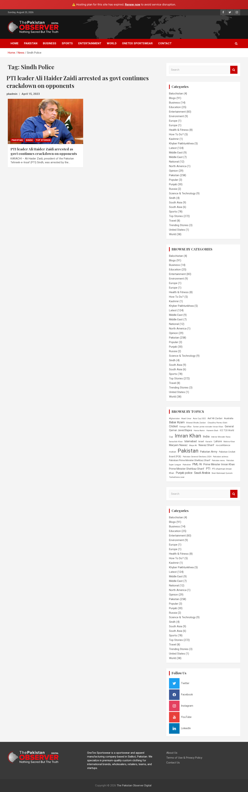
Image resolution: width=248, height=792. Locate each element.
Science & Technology (182, 193)
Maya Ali (193, 445)
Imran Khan (188, 436)
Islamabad (190, 441)
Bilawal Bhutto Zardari (196, 423)
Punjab (173, 184)
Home (15, 43)
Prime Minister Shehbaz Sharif (186, 468)
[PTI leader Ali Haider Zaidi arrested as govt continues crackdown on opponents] (45, 121)
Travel (172, 220)
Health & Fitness (179, 129)
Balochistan (176, 93)
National (174, 161)
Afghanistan (174, 418)
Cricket (173, 426)
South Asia (175, 202)
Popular (173, 179)
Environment (176, 116)
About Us (171, 752)
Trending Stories (178, 225)
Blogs (172, 98)
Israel (201, 441)
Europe (173, 120)
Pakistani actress (220, 456)
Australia (228, 418)
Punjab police (184, 473)
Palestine (187, 464)
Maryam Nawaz (178, 445)
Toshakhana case (176, 477)
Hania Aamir (199, 430)
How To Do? (176, 134)
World (112, 43)
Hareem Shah (212, 430)
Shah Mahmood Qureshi (222, 473)
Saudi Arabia (202, 473)
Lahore (218, 441)
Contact (165, 43)
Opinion (173, 170)
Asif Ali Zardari (215, 418)
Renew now (132, 4)
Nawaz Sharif (206, 445)
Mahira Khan (229, 441)
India (206, 436)
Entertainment (89, 43)
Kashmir (174, 139)
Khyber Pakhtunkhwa (181, 143)
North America (177, 166)
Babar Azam (177, 422)
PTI (208, 468)
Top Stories (43, 140)
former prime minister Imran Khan (208, 427)
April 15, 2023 (31, 94)
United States (177, 229)
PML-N (197, 464)
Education (175, 107)
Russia (173, 189)
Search (233, 70)
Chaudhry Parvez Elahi (217, 423)
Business (49, 43)
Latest (173, 148)
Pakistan (30, 43)
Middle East (176, 152)
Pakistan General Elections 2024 (197, 456)
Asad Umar (186, 418)
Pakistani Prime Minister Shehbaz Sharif (189, 460)
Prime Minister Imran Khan (219, 464)
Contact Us (173, 762)
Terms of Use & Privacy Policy (184, 757)
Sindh (29, 140)
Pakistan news (218, 460)
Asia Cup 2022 (199, 418)
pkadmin (12, 94)
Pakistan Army (208, 451)
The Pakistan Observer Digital (134, 785)
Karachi (209, 441)
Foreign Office (185, 427)
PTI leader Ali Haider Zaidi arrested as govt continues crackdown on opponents (44, 151)
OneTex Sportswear (137, 43)
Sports (67, 43)
